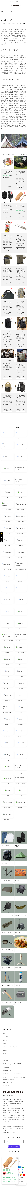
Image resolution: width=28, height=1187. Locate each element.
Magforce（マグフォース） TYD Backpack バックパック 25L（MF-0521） (20, 303)
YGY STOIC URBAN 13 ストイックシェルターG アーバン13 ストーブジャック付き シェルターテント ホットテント (20, 174)
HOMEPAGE (6, 1086)
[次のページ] (24, 417)
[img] (6, 175)
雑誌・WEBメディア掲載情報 (10, 1047)
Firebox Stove (6, 1067)
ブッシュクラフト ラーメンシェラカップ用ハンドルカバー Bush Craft (20, 207)
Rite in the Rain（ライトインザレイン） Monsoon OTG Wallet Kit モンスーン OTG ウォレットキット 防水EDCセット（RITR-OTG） (7, 272)
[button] (3, 5)
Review (5, 1053)
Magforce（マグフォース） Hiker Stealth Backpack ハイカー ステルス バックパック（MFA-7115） (20, 398)
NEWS (4, 1043)
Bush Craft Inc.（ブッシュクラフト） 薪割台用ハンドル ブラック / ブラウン (7, 303)
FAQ (4, 1057)
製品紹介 (5, 1050)
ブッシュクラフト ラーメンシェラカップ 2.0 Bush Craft (7, 172)
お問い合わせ (6, 1060)
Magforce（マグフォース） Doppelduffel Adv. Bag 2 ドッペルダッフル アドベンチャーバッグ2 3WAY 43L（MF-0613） (7, 334)
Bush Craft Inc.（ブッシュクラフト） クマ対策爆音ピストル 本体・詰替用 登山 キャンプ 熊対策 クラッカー (7, 238)
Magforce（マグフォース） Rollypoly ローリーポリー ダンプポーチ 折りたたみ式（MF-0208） (20, 366)
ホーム (3, 11)
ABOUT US (5, 1037)
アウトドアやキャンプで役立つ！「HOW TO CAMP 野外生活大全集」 (14, 1078)
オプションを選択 (20, 186)
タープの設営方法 (7, 1082)
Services (5, 1040)
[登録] (21, 1141)
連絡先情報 (21, 1181)
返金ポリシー (21, 1179)
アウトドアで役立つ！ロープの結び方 (12, 1074)
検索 (4, 1033)
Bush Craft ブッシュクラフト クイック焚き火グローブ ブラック (7, 207)
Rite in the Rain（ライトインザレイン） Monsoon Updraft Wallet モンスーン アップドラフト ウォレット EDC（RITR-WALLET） (20, 272)
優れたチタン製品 (7, 1070)
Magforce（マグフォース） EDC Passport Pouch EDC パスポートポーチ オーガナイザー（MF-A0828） (7, 363)
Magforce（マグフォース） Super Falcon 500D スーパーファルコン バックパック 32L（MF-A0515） (20, 334)
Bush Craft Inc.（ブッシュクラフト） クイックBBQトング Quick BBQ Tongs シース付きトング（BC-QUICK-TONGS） (20, 238)
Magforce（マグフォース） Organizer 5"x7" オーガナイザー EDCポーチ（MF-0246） (7, 398)
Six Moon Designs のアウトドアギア (12, 1064)
